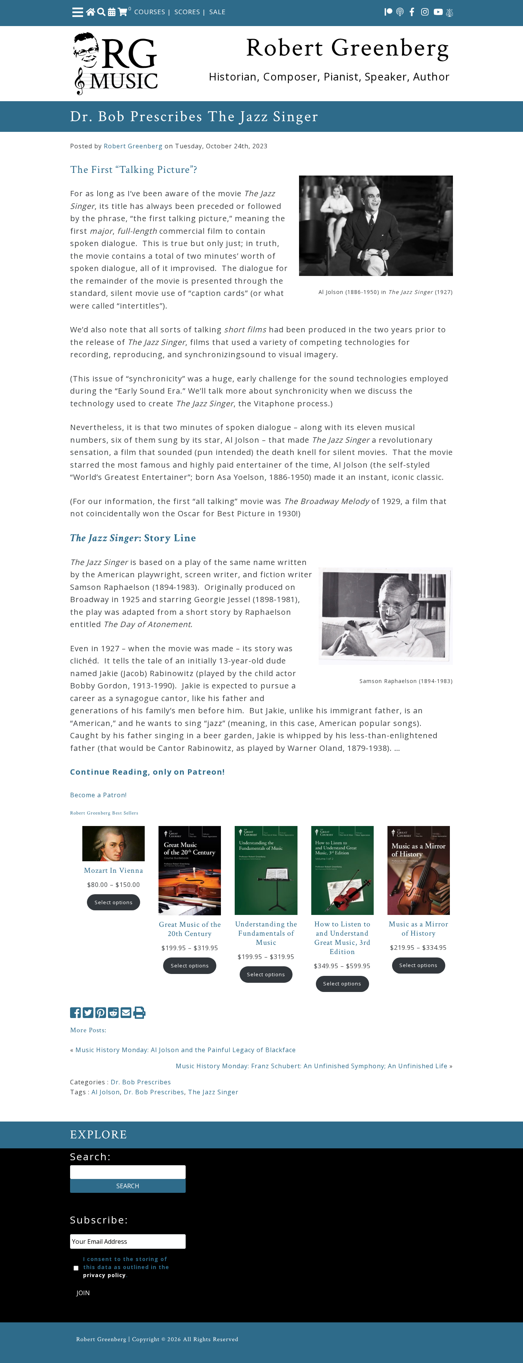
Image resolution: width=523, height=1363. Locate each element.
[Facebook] (412, 11)
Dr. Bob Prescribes (141, 1082)
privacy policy (104, 1275)
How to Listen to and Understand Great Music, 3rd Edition (342, 938)
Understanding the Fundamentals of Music (266, 933)
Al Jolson (106, 1092)
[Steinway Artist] (449, 11)
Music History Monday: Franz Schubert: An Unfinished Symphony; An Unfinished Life (312, 1066)
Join (83, 1293)
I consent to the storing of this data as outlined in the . (126, 1267)
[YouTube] (438, 11)
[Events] (111, 11)
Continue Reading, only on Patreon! (147, 772)
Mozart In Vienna (113, 870)
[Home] (90, 11)
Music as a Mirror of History (418, 929)
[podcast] (400, 11)
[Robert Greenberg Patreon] (388, 11)
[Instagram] (425, 11)
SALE (217, 11)
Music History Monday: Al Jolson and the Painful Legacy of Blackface (185, 1050)
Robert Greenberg (133, 146)
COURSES (149, 11)
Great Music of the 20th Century (190, 929)
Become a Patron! (98, 795)
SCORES (187, 11)
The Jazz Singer (213, 1092)
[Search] (101, 11)
